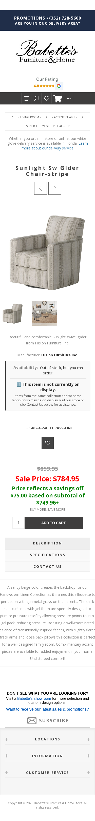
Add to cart (53, 523)
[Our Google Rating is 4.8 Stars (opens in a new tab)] (47, 84)
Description (47, 543)
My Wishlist (47, 98)
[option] (16, 313)
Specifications (47, 554)
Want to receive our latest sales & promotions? (47, 709)
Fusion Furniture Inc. (59, 355)
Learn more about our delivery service (55, 145)
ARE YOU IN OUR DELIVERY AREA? (47, 23)
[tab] (47, 543)
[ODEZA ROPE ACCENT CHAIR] (40, 188)
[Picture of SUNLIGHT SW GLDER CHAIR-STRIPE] (16, 313)
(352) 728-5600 (65, 18)
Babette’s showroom (34, 698)
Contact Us (47, 566)
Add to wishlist (48, 443)
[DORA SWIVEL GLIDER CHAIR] (54, 188)
